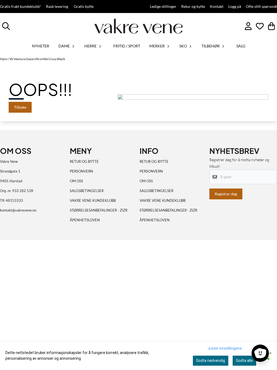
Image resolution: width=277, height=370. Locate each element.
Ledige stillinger (163, 6)
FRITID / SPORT (126, 46)
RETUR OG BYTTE (84, 161)
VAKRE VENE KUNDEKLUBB (93, 200)
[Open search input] (6, 26)
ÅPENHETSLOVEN (85, 220)
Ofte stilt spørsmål (261, 6)
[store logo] (138, 26)
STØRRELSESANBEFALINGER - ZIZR (98, 210)
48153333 (14, 200)
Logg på (234, 6)
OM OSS (76, 181)
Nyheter (40, 46)
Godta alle (244, 360)
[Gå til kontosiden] (248, 26)
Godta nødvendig (210, 360)
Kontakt (216, 6)
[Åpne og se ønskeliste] (260, 26)
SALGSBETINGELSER (87, 191)
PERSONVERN (81, 171)
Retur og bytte (193, 6)
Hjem (4, 59)
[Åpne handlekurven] (271, 26)
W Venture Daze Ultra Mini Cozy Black (37, 59)
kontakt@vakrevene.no (18, 210)
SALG (240, 46)
